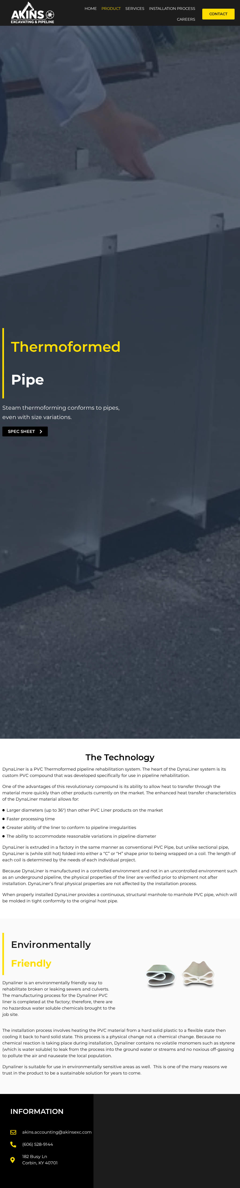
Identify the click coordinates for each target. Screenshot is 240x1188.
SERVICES (134, 8)
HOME (91, 8)
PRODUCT (111, 8)
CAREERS (186, 19)
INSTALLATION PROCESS (172, 8)
